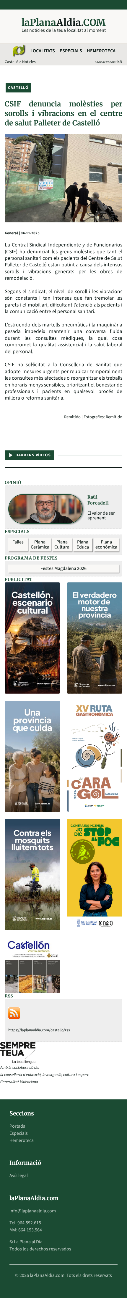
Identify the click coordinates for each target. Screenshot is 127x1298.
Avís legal (18, 1175)
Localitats (42, 51)
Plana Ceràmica (40, 545)
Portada (17, 1126)
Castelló (11, 62)
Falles (18, 542)
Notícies (29, 62)
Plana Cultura (61, 545)
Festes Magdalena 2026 (63, 568)
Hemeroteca (101, 51)
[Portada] (19, 50)
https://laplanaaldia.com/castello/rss (39, 1030)
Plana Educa (82, 545)
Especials (71, 51)
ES (119, 61)
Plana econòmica (106, 545)
